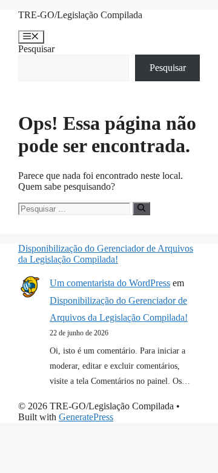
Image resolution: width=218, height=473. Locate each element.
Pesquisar (36, 49)
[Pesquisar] (141, 208)
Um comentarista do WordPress (110, 283)
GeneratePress (86, 417)
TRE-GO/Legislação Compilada (80, 15)
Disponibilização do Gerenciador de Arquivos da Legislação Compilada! (105, 253)
